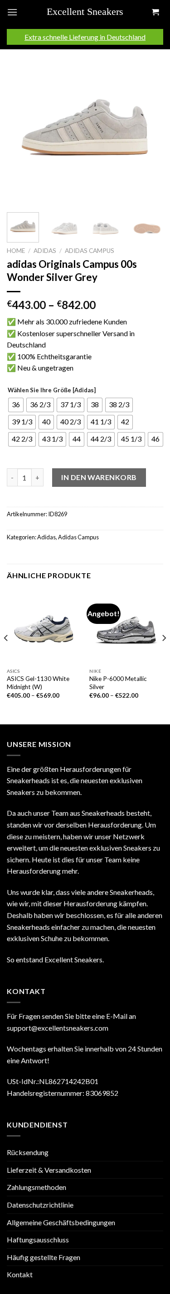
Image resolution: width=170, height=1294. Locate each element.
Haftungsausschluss (38, 1239)
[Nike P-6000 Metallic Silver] (126, 627)
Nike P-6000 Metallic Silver (118, 682)
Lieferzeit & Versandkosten (49, 1170)
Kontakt (20, 1274)
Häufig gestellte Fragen (43, 1257)
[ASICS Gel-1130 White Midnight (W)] (44, 627)
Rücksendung (28, 1152)
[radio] (16, 405)
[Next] (149, 127)
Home (16, 250)
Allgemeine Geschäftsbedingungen (61, 1222)
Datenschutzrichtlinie (40, 1204)
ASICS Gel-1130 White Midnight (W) (38, 682)
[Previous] (21, 127)
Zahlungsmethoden (36, 1187)
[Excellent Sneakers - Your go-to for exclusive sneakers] (88, 12)
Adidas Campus (89, 250)
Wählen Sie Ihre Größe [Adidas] (52, 390)
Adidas (45, 250)
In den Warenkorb (99, 477)
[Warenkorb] (155, 12)
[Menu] (12, 12)
